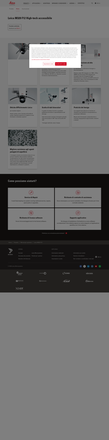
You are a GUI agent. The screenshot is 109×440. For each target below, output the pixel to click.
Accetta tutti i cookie (61, 63)
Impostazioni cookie (48, 63)
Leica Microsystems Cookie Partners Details (41, 59)
